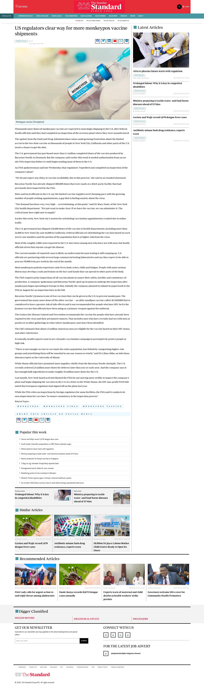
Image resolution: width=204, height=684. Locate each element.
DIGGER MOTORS (24, 617)
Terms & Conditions (117, 667)
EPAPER (132, 16)
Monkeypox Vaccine (103, 406)
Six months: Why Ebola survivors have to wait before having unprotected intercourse (52, 483)
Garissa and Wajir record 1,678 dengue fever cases (39, 439)
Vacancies (53, 667)
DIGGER (140, 16)
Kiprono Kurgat (101, 539)
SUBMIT (84, 641)
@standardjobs (120, 653)
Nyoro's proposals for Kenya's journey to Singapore (39, 459)
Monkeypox (28, 406)
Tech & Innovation (71, 16)
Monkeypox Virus (61, 406)
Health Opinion (100, 16)
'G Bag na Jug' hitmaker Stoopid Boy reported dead (40, 464)
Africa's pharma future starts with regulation (37, 449)
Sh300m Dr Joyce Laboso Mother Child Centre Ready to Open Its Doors (111, 547)
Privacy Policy (103, 667)
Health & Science (86, 16)
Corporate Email (82, 667)
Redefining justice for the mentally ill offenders (38, 473)
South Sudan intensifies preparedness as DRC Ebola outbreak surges (46, 444)
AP (32, 41)
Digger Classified (33, 611)
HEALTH (6, 16)
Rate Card (43, 667)
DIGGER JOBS (140, 618)
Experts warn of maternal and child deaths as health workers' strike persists (123, 596)
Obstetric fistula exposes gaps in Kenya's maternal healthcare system (46, 478)
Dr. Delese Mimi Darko (142, 78)
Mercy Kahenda (61, 539)
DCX (61, 667)
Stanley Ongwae (140, 94)
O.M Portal (70, 667)
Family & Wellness (42, 16)
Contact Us (33, 667)
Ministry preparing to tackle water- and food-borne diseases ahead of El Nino (49, 454)
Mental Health (57, 16)
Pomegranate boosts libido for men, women (37, 468)
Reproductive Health (26, 16)
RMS (93, 667)
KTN (80, 21)
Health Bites (113, 16)
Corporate (22, 667)
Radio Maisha (94, 21)
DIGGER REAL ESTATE (86, 618)
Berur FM (124, 21)
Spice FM (109, 21)
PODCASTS (124, 16)
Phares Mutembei (155, 588)
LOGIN (186, 7)
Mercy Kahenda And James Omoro (28, 588)
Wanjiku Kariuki (22, 539)
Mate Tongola (65, 588)
